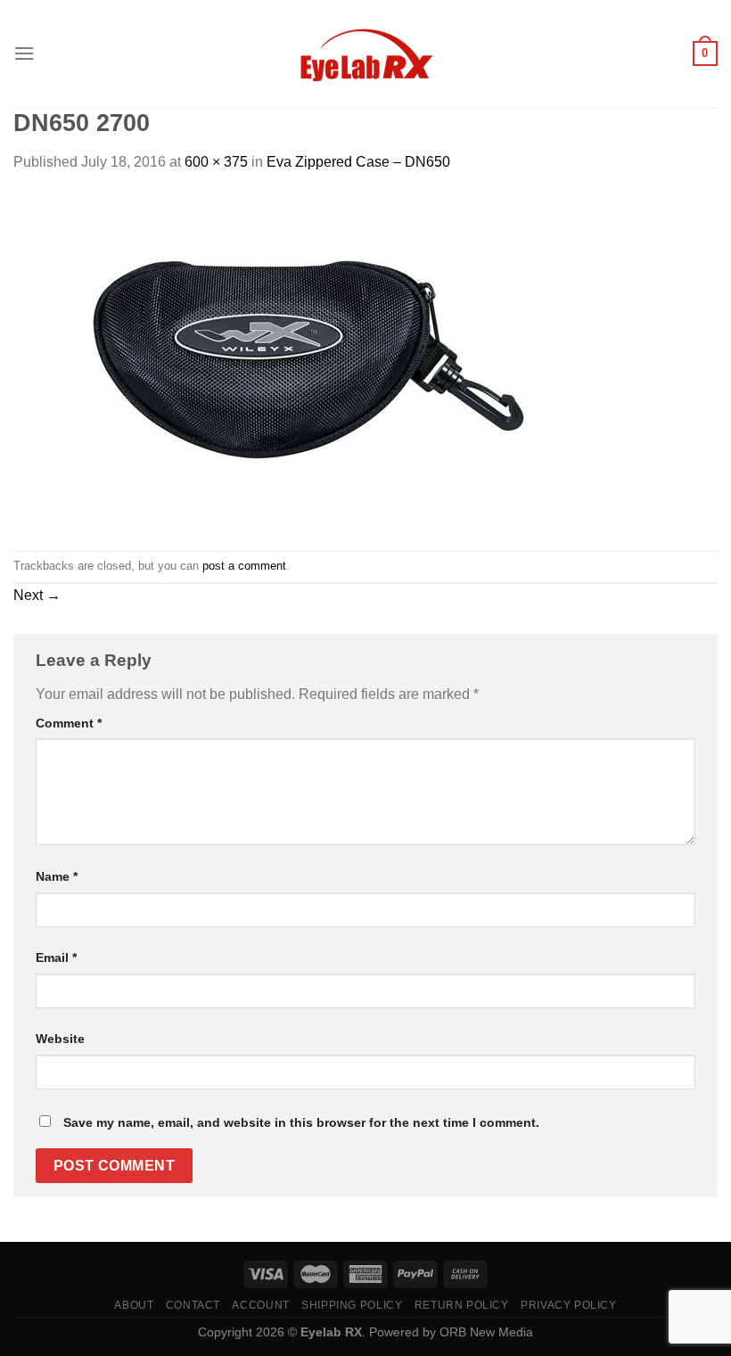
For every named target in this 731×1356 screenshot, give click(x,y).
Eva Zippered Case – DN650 (358, 161)
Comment (69, 723)
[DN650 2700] (280, 360)
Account (260, 1305)
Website (60, 1038)
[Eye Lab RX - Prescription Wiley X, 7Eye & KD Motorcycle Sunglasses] (365, 53)
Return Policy (462, 1305)
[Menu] (24, 53)
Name (57, 876)
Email (56, 957)
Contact (193, 1305)
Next (37, 595)
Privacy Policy (569, 1305)
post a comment (244, 565)
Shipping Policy (351, 1305)
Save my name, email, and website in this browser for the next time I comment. (301, 1122)
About (133, 1305)
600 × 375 (216, 161)
